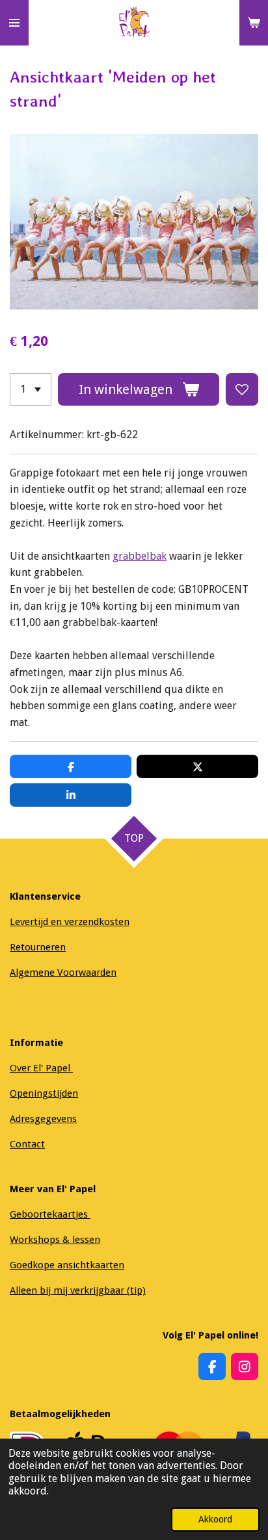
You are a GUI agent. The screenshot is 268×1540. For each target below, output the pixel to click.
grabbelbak (140, 556)
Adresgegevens (43, 1119)
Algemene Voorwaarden (63, 972)
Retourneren (38, 947)
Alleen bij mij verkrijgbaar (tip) (78, 1290)
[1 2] (30, 389)
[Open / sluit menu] (14, 23)
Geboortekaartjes (50, 1214)
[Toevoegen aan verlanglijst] (242, 389)
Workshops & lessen (55, 1240)
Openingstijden (44, 1093)
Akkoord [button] (215, 1519)
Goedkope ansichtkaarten (67, 1265)
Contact (27, 1144)
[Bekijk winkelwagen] (253, 23)
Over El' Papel (41, 1068)
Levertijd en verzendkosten (69, 922)
